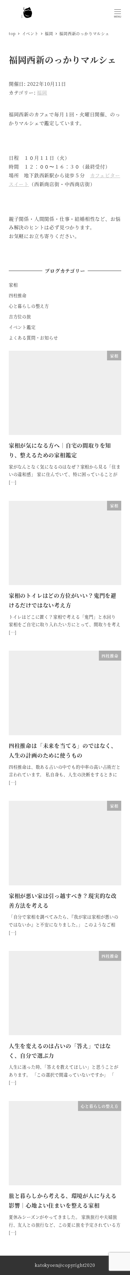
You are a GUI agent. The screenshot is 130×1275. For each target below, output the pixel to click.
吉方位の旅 (20, 317)
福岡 (42, 92)
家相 (13, 285)
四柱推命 (18, 295)
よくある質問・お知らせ (33, 338)
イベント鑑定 (22, 327)
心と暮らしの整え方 (29, 306)
